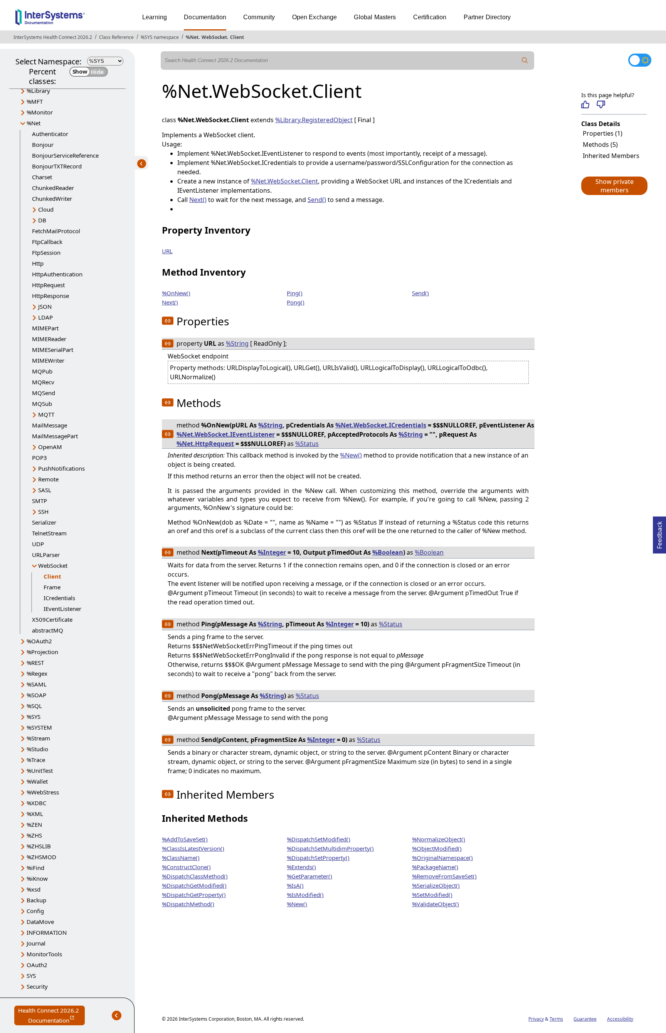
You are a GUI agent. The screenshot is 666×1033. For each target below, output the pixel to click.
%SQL (34, 706)
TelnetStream (49, 533)
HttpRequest (48, 285)
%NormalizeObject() (438, 839)
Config (35, 911)
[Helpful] (585, 104)
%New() (351, 455)
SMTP (39, 501)
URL (167, 251)
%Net (192, 37)
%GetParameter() (309, 876)
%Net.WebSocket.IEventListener (226, 434)
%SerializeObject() (436, 885)
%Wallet (37, 781)
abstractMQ (47, 630)
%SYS (33, 716)
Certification (430, 17)
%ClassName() (181, 857)
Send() (317, 199)
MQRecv (43, 382)
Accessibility (620, 1019)
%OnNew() (176, 293)
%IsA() (295, 885)
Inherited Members (611, 155)
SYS (31, 975)
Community (259, 17)
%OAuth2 (39, 641)
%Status (307, 443)
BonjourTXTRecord (57, 166)
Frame (52, 587)
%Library (38, 90)
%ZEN (34, 824)
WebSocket (214, 37)
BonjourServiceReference (65, 155)
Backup (36, 900)
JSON (45, 306)
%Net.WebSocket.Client (284, 181)
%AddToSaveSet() (185, 839)
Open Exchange (314, 17)
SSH (43, 511)
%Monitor (40, 112)
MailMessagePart (55, 436)
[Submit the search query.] (525, 60)
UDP (38, 544)
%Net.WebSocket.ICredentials (380, 425)
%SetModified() (432, 894)
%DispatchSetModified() (318, 839)
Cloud (46, 209)
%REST (35, 662)
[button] (614, 186)
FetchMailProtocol (56, 231)
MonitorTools (44, 954)
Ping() (295, 293)
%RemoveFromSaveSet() (444, 876)
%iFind (35, 867)
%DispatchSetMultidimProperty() (330, 848)
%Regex (37, 673)
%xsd (33, 889)
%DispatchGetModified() (194, 885)
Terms (556, 1019)
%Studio (37, 749)
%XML (35, 814)
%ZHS (34, 835)
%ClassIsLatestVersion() (193, 848)
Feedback (659, 532)
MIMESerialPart (52, 349)
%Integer (272, 552)
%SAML (37, 684)
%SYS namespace (160, 37)
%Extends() (301, 867)
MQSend (43, 393)
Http (38, 263)
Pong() (295, 302)
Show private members (614, 185)
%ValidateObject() (435, 904)
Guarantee (585, 1019)
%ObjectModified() (437, 848)
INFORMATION (47, 932)
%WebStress (43, 792)
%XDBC (36, 803)
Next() (198, 199)
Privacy (536, 1019)
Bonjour (43, 144)
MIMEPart (45, 328)
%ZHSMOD (41, 857)
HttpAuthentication (57, 274)
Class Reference (116, 37)
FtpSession (46, 252)
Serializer (44, 522)
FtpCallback (47, 242)
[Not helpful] (601, 104)
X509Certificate (52, 619)
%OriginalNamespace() (442, 857)
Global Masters (375, 17)
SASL (44, 490)
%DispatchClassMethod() (195, 876)
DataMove (40, 921)
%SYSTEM (39, 727)
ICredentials (59, 598)
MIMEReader (49, 339)
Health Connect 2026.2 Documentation (51, 1015)
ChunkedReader (53, 188)
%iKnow (37, 878)
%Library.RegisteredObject (314, 120)
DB (42, 220)
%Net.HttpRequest (205, 443)
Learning (154, 17)
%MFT (35, 101)
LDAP (45, 317)
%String (237, 343)
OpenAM (50, 447)
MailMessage (49, 425)
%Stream (38, 738)
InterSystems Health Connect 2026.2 (52, 37)
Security (37, 986)
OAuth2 (37, 965)
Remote (48, 479)
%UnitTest (40, 770)
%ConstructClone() (186, 867)
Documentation (205, 17)
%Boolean (387, 552)
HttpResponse (50, 295)
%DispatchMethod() (188, 904)
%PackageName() (435, 867)
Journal (36, 943)
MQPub (42, 371)
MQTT (46, 414)
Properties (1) (602, 133)
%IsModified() (305, 894)
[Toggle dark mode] (639, 60)
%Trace (36, 760)
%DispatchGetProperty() (194, 894)
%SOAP (36, 695)
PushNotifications (61, 468)
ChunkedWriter (52, 198)
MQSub (42, 403)
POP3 (39, 457)
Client (237, 37)
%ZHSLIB (39, 846)
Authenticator (50, 134)
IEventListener (62, 608)
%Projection (42, 652)
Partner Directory (487, 17)
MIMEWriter (48, 360)
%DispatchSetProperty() (318, 857)
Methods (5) (600, 144)
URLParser (46, 555)
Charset (42, 177)
